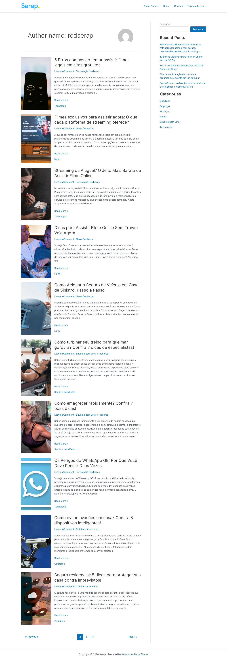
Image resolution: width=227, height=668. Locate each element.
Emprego (165, 106)
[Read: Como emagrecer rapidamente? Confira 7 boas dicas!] (36, 426)
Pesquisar (165, 24)
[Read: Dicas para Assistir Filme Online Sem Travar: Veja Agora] (36, 251)
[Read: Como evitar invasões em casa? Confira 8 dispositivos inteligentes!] (36, 541)
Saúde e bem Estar (86, 353)
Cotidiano (81, 529)
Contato (178, 6)
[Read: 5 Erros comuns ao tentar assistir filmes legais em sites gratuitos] (36, 83)
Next (133, 636)
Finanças (165, 111)
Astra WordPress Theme (135, 654)
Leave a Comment (64, 71)
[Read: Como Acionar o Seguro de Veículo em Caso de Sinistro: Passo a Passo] (36, 308)
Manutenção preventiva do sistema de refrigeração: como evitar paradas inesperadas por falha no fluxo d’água (180, 48)
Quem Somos (151, 6)
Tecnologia (82, 71)
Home (166, 6)
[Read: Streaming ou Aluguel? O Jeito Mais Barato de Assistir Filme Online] (36, 193)
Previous (31, 636)
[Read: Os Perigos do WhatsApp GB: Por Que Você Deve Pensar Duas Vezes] (36, 483)
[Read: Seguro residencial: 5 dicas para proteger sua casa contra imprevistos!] (36, 598)
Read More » (61, 100)
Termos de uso (195, 6)
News (79, 128)
